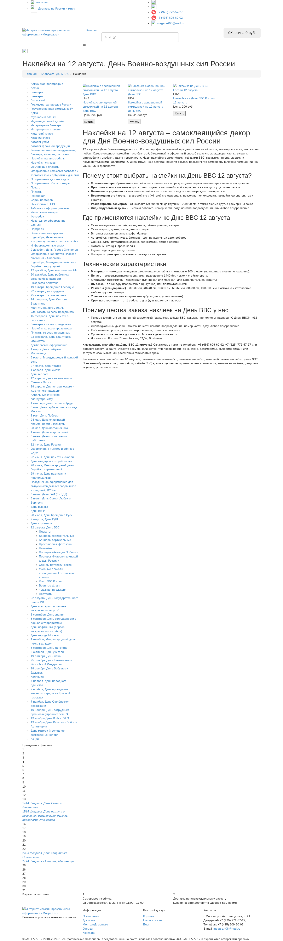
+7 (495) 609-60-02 (170, 17)
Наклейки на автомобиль (48, 158)
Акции (35, 739)
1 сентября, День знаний (47, 614)
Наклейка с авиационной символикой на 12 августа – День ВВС (101, 106)
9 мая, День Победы (44, 415)
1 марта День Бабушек (46, 349)
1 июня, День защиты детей (50, 432)
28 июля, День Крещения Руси (52, 515)
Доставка (89, 920)
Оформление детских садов (50, 179)
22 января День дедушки (47, 291)
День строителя (41, 523)
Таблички (190, 50)
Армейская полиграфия (88, 50)
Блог (146, 924)
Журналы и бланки (43, 117)
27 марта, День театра (46, 365)
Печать (35, 187)
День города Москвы (45, 635)
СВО (206, 50)
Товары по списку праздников (47, 50)
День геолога (39, 374)
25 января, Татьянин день (48, 295)
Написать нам (152, 920)
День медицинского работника (51, 461)
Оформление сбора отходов (50, 183)
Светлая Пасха (41, 382)
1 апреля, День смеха (45, 370)
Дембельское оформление (49, 345)
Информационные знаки (47, 245)
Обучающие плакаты (45, 166)
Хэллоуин (37, 676)
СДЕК (219, 50)
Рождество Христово (44, 282)
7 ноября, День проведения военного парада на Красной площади (50, 693)
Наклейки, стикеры (43, 162)
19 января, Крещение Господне (52, 287)
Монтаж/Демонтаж (95, 924)
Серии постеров (42, 200)
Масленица (38, 353)
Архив (35, 88)
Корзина (148, 916)
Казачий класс (40, 137)
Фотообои (37, 216)
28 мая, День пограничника (49, 428)
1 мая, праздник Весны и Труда (52, 403)
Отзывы (88, 928)
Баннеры (37, 92)
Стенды (172, 50)
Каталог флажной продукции (50, 146)
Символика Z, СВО (43, 204)
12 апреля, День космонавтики (52, 378)
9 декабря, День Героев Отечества (54, 249)
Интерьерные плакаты (46, 129)
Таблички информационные (50, 208)
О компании (91, 916)
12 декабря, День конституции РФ (54, 270)
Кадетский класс (42, 133)
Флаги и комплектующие (125, 50)
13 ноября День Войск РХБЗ (50, 718)
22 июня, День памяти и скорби (52, 457)
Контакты (42, 2)
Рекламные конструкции (245, 50)
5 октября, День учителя (47, 651)
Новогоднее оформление (48, 220)
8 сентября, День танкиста (49, 647)
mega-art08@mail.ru (170, 23)
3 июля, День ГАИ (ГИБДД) (49, 494)
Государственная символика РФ (52, 108)
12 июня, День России (46, 444)
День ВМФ (38, 510)
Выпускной (38, 100)
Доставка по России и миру (56, 8)
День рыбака (39, 506)
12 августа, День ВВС (45, 527)
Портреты (154, 50)
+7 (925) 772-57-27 (170, 12)
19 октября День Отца (46, 656)
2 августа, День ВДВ (44, 519)
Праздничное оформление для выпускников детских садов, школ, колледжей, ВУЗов (54, 486)
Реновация (38, 195)
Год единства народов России (51, 104)
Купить (88, 121)
